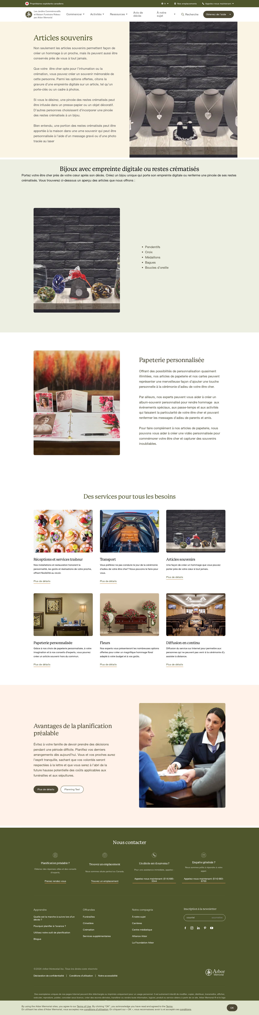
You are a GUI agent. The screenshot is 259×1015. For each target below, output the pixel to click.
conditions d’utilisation (96, 1009)
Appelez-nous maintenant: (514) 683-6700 (204, 880)
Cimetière (88, 923)
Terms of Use (84, 1006)
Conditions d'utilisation (81, 975)
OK (232, 1007)
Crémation (88, 929)
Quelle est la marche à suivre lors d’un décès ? (54, 918)
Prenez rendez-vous (55, 881)
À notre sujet (139, 916)
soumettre (217, 917)
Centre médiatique (142, 929)
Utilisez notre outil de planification (52, 932)
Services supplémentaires (97, 936)
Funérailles (89, 916)
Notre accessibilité (108, 975)
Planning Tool (72, 789)
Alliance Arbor (139, 936)
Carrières (137, 923)
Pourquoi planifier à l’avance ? (50, 926)
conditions (185, 1009)
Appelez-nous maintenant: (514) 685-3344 (154, 880)
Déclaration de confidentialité (49, 975)
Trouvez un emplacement (104, 881)
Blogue (37, 939)
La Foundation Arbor (143, 942)
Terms (169, 1006)
